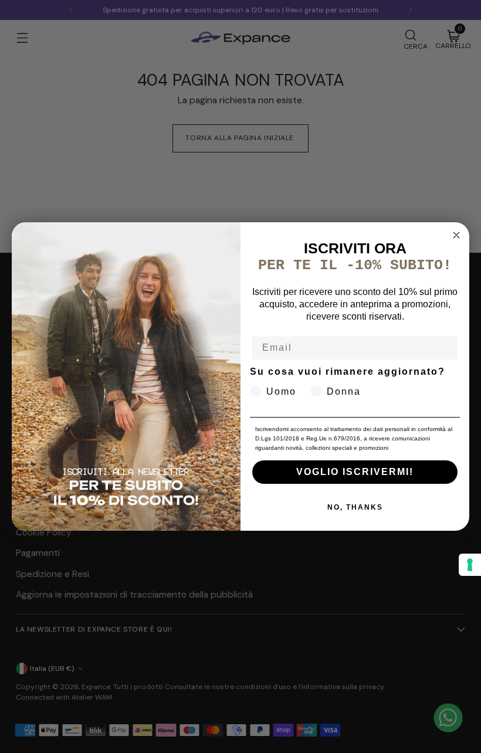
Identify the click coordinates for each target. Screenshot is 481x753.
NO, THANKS (355, 507)
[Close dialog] (456, 235)
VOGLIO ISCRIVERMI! (355, 472)
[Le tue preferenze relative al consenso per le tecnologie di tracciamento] (470, 565)
